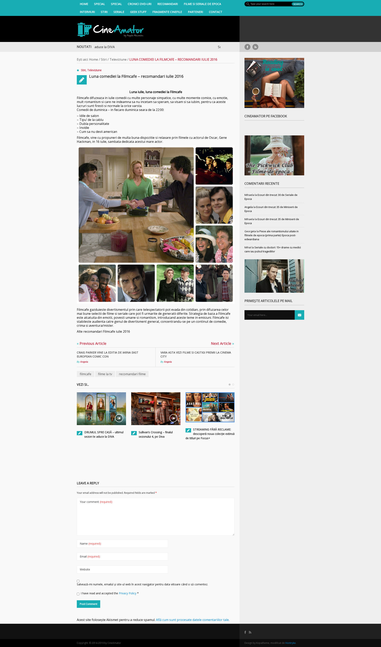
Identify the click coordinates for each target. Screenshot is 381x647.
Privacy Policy (128, 593)
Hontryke (290, 643)
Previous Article (91, 343)
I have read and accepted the (110, 593)
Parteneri (195, 12)
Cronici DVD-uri (139, 4)
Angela (84, 361)
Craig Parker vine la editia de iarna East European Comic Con (107, 354)
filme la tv (105, 374)
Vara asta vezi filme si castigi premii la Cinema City (196, 354)
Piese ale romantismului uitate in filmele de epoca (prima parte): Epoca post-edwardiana (271, 235)
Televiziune (118, 59)
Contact (215, 12)
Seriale (119, 12)
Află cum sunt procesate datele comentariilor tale (192, 620)
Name (90, 543)
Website (85, 569)
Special (99, 4)
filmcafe (85, 374)
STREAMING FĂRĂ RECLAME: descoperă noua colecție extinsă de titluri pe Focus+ (210, 433)
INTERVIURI (87, 12)
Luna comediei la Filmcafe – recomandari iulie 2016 (136, 76)
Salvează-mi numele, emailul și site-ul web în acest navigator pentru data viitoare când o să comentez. (142, 584)
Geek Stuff (138, 12)
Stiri (104, 12)
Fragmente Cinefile (167, 12)
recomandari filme (132, 374)
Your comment (96, 502)
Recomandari (167, 4)
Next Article (222, 343)
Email (90, 556)
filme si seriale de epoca (202, 4)
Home (84, 4)
